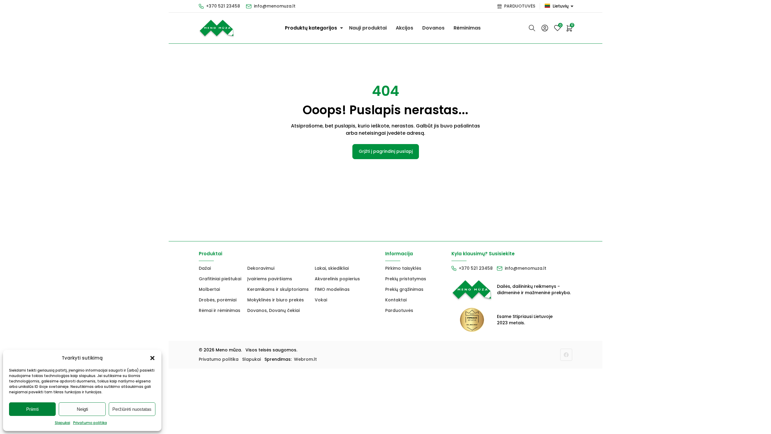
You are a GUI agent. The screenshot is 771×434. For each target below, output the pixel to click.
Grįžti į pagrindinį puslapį (386, 151)
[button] (152, 358)
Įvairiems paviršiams (269, 279)
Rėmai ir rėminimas (219, 310)
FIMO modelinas (332, 289)
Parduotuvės (399, 310)
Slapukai (62, 422)
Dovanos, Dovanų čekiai (273, 310)
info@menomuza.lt (274, 6)
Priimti (32, 409)
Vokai (321, 300)
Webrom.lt (305, 359)
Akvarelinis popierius (337, 279)
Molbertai (209, 289)
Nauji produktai (368, 27)
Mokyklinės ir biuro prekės (275, 300)
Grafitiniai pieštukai (220, 279)
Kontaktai (396, 300)
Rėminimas (467, 27)
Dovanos (433, 27)
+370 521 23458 (223, 6)
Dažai (205, 268)
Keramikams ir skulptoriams (278, 289)
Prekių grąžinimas (404, 289)
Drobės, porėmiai (217, 300)
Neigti (82, 409)
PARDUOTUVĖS (519, 6)
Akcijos (404, 27)
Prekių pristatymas (405, 279)
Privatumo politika (90, 422)
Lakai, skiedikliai (332, 268)
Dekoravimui (260, 268)
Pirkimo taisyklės (403, 268)
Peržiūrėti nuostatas (131, 409)
